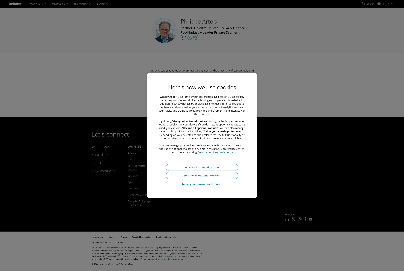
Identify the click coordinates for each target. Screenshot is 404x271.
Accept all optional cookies (202, 167)
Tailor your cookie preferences (202, 184)
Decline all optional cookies (202, 175)
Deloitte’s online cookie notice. (215, 152)
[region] (202, 135)
